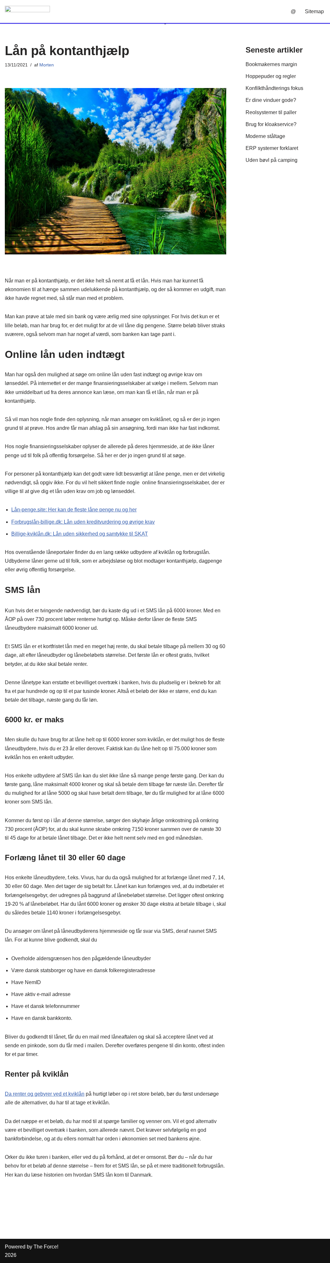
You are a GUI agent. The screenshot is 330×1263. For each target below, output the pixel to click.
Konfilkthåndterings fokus (274, 88)
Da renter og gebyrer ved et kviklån (44, 1094)
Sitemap (314, 11)
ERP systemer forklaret (272, 148)
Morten (46, 64)
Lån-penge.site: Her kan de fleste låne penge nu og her (74, 509)
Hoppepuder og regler (271, 76)
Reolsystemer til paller (271, 112)
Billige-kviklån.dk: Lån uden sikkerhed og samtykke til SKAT (79, 534)
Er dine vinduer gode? (271, 100)
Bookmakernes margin (271, 64)
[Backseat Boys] (27, 11)
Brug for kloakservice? (271, 124)
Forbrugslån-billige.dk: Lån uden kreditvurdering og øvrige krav (83, 522)
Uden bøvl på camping (271, 160)
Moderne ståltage (265, 136)
